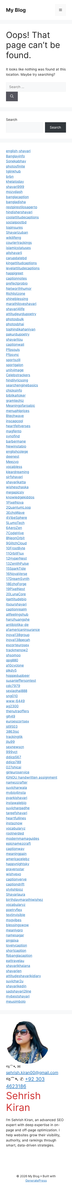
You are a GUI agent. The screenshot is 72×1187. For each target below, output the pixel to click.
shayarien (14, 971)
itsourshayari (16, 604)
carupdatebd (16, 258)
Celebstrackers (18, 375)
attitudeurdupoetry (21, 314)
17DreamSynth (17, 579)
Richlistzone (15, 294)
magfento (13, 431)
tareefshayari (16, 813)
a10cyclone (15, 665)
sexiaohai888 (16, 691)
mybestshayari (18, 996)
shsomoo (13, 655)
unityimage (15, 370)
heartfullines (16, 818)
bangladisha (16, 202)
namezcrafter (16, 782)
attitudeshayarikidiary (23, 976)
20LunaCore (16, 594)
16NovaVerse (16, 574)
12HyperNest (16, 558)
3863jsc (12, 731)
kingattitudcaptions (21, 263)
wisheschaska (17, 487)
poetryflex (14, 910)
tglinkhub (13, 171)
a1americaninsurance (23, 630)
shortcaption (16, 951)
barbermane (16, 441)
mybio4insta (16, 793)
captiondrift (15, 884)
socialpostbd (16, 222)
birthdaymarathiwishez (24, 900)
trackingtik (14, 737)
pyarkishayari (16, 798)
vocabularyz (15, 828)
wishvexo (13, 874)
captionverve (16, 879)
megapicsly (15, 492)
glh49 (10, 716)
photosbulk (15, 319)
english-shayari (18, 151)
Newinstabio (16, 446)
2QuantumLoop (18, 507)
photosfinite (15, 166)
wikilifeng (13, 238)
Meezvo (12, 462)
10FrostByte (15, 548)
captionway (15, 849)
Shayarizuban (17, 232)
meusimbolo (16, 1001)
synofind (13, 436)
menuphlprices (17, 411)
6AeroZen (14, 528)
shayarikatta (16, 482)
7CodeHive (15, 533)
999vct (11, 752)
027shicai (13, 767)
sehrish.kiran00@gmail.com (32, 1072)
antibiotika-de (17, 625)
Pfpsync (12, 355)
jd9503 (12, 726)
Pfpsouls (13, 350)
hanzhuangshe (18, 619)
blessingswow (17, 925)
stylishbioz (14, 889)
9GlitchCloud (16, 543)
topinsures (14, 227)
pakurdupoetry (17, 334)
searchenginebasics (22, 385)
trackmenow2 (17, 650)
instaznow (14, 823)
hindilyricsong (17, 380)
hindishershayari (19, 212)
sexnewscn (15, 747)
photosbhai (15, 324)
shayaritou (14, 339)
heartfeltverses (18, 426)
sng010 (12, 696)
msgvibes (13, 920)
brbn (10, 177)
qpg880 (12, 660)
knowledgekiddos (20, 497)
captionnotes (16, 278)
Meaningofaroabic (20, 406)
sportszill (13, 360)
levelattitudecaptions (23, 268)
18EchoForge (16, 584)
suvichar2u (14, 981)
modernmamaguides (22, 839)
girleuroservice (17, 772)
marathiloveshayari (21, 304)
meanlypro (14, 930)
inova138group (17, 635)
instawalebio (16, 803)
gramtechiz (15, 401)
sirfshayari (14, 477)
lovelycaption (16, 945)
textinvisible (15, 915)
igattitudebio (16, 599)
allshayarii (14, 253)
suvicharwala (16, 788)
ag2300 (12, 706)
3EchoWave (15, 513)
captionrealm (16, 609)
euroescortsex (17, 721)
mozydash (14, 192)
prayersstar (15, 869)
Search (11, 120)
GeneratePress (36, 1180)
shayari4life (15, 309)
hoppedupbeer (18, 676)
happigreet (14, 273)
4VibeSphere (16, 518)
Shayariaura (15, 894)
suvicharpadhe (18, 808)
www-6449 (15, 701)
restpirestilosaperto (21, 207)
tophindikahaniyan (20, 329)
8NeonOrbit (15, 538)
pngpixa (12, 940)
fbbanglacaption (19, 956)
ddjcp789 (13, 762)
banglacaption (17, 197)
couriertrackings (19, 243)
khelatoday (15, 182)
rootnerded (15, 833)
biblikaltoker (16, 395)
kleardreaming (17, 472)
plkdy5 (11, 670)
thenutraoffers (17, 711)
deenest (12, 457)
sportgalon (14, 365)
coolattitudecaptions (22, 217)
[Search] (12, 96)
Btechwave (15, 416)
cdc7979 (13, 686)
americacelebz (17, 859)
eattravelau (15, 961)
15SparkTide (16, 569)
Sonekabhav (16, 161)
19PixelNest (15, 589)
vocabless (14, 467)
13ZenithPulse (17, 564)
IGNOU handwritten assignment (31, 777)
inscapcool (14, 421)
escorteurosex (17, 645)
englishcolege (17, 452)
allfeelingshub (17, 614)
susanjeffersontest (21, 681)
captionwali (15, 344)
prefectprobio (17, 283)
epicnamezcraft (18, 844)
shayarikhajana (18, 966)
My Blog (16, 10)
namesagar (15, 935)
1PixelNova (15, 502)
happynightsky (17, 864)
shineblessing (17, 299)
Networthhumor (18, 289)
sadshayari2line (18, 991)
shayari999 (15, 187)
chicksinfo (14, 390)
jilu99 (10, 742)
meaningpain (16, 854)
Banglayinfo (15, 156)
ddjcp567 (13, 757)
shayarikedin (16, 986)
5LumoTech (15, 523)
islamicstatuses (18, 248)
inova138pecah (18, 640)
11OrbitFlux (15, 553)
